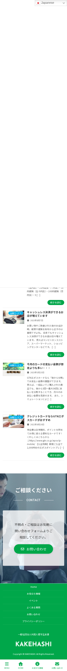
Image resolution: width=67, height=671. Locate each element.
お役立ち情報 (33, 593)
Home (34, 586)
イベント (33, 600)
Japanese (47, 2)
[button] (33, 549)
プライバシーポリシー (33, 621)
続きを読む (55, 302)
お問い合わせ (33, 614)
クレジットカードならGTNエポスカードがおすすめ (45, 418)
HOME (20, 668)
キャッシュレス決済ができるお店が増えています (45, 314)
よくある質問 (33, 607)
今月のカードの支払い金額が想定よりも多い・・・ (45, 366)
